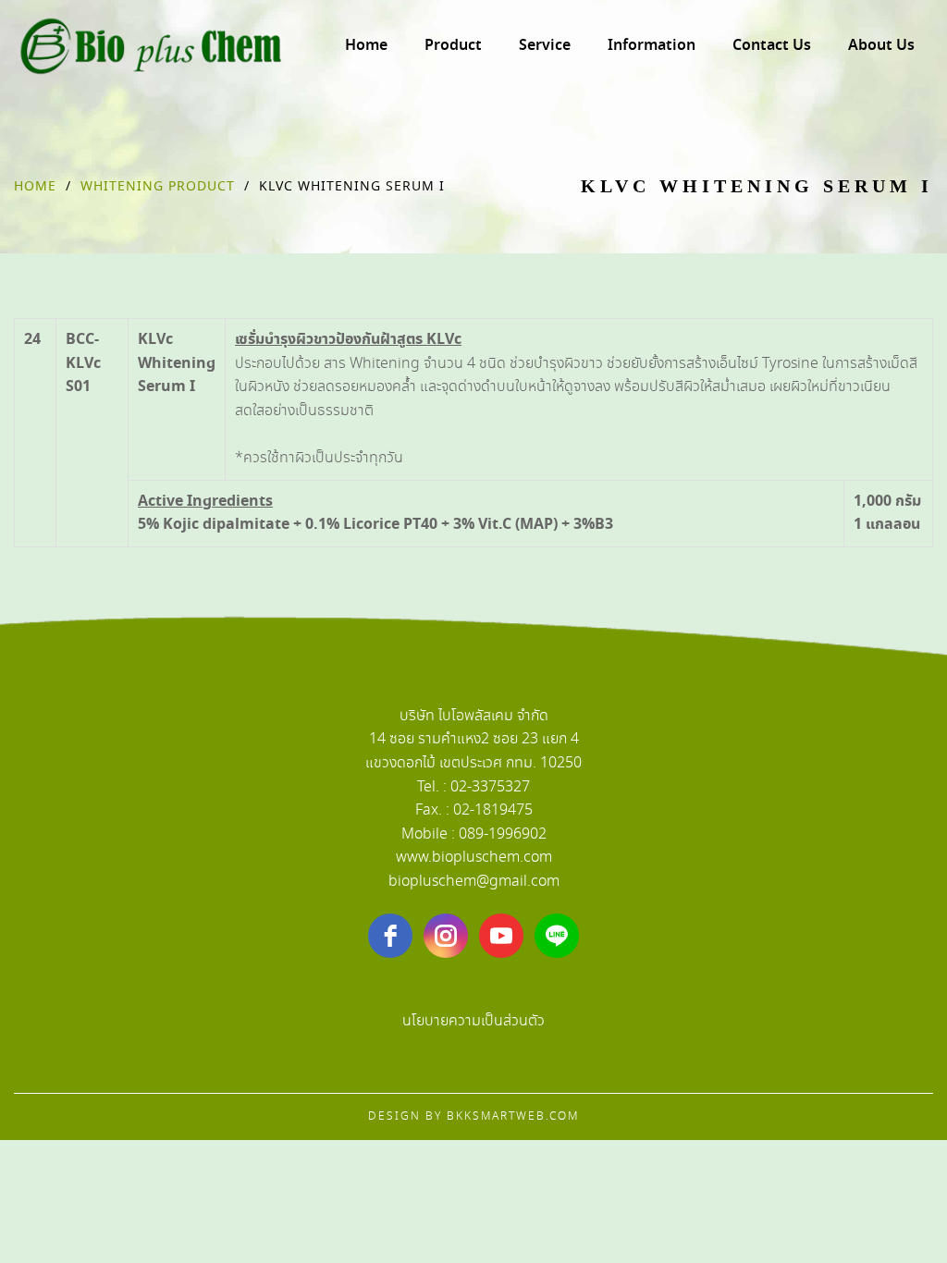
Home (35, 187)
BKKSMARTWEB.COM (513, 1116)
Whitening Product (157, 187)
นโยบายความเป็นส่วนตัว (473, 1021)
